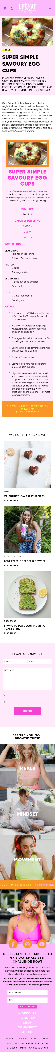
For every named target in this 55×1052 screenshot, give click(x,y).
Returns (23, 1039)
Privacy (35, 1039)
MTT (46, 1048)
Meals (6, 50)
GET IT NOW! (27, 1007)
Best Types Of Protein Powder (25, 561)
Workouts (27, 1013)
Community (27, 1027)
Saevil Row (26, 1048)
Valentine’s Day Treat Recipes (24, 496)
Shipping (10, 1039)
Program (27, 1018)
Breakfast (10, 621)
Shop (27, 1022)
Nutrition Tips (12, 556)
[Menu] (50, 7)
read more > (11, 501)
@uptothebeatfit (27, 412)
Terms (45, 1039)
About (27, 1032)
